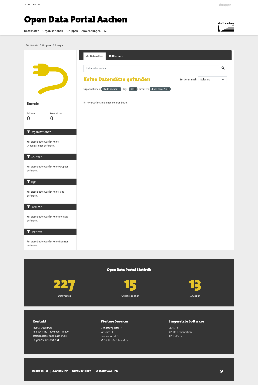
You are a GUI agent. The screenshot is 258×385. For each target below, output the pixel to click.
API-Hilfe (174, 336)
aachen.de (60, 371)
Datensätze (31, 31)
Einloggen (225, 5)
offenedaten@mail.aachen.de (50, 335)
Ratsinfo (106, 332)
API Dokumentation (180, 332)
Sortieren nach (188, 79)
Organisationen (52, 31)
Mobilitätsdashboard (113, 340)
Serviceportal (108, 336)
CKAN (172, 327)
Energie (59, 45)
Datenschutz (81, 371)
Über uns (117, 56)
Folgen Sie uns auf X (45, 340)
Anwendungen (91, 31)
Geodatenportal (110, 327)
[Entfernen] (118, 89)
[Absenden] (223, 68)
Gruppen (72, 31)
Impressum (40, 371)
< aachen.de (32, 4)
